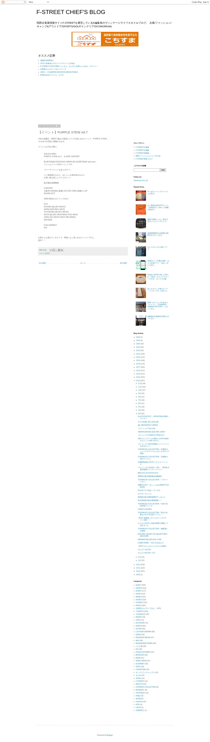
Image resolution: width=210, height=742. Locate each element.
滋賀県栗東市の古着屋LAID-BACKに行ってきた (158, 234)
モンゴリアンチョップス (145, 672)
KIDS (138, 704)
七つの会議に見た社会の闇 (148, 422)
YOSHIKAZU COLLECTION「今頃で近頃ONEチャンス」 (153, 505)
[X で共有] (56, 250)
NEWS (138, 635)
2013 (138, 381)
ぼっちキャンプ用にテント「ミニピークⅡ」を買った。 (158, 290)
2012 (138, 565)
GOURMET (140, 664)
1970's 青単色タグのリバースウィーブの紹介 (57, 63)
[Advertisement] (83, 101)
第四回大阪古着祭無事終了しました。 (152, 497)
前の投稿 (123, 263)
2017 (138, 367)
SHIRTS (139, 626)
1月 (139, 560)
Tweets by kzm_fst (141, 181)
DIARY (138, 585)
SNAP (138, 667)
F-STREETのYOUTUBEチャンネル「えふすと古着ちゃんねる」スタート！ (69, 66)
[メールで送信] (51, 250)
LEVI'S (138, 707)
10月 (140, 390)
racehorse (140, 702)
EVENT (47, 253)
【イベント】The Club (146, 429)
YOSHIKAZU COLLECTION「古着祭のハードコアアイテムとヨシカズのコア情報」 (153, 451)
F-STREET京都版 (142, 150)
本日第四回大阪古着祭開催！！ (150, 500)
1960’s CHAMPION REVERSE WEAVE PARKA (59, 72)
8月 (139, 397)
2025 (138, 340)
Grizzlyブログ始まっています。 (150, 490)
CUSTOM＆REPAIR (143, 632)
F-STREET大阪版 (142, 147)
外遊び (138, 696)
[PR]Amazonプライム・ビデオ (52, 75)
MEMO (138, 597)
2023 (138, 347)
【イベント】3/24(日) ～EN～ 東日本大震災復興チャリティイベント (153, 469)
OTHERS (139, 602)
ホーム (82, 263)
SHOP (138, 594)
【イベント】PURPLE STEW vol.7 (151, 435)
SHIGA (138, 678)
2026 (138, 337)
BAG (137, 640)
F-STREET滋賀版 (142, 153)
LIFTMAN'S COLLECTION (146, 687)
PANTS (138, 605)
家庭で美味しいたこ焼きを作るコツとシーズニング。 (157, 220)
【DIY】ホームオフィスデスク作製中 (152, 546)
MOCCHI (139, 684)
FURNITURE (141, 669)
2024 (138, 344)
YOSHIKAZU (141, 614)
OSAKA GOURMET (143, 652)
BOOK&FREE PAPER (144, 643)
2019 (138, 360)
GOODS (139, 588)
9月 (139, 393)
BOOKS (139, 617)
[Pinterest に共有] (62, 250)
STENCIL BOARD (145, 509)
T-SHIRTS (139, 611)
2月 (139, 557)
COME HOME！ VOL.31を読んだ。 (151, 543)
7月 (139, 400)
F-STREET (140, 681)
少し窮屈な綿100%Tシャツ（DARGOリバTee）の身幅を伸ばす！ (158, 207)
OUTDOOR (140, 623)
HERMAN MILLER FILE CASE (149, 540)
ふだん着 (139, 646)
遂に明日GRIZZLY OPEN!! (148, 425)
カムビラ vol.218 (144, 550)
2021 (138, 354)
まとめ (138, 675)
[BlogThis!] (53, 250)
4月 (139, 410)
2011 (138, 568)
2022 (138, 350)
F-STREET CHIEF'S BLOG (70, 12)
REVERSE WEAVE (143, 637)
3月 (139, 414)
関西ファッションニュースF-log (148, 156)
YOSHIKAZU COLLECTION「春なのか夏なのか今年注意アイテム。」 (153, 514)
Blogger (110, 735)
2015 (138, 374)
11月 (140, 387)
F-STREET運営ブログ (144, 159)
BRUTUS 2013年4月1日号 (148, 473)
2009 (138, 575)
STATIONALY (141, 693)
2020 (138, 357)
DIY (137, 649)
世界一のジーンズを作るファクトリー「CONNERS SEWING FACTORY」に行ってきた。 (157, 306)
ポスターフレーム (145, 494)
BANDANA (140, 655)
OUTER (139, 629)
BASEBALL (140, 690)
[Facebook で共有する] (59, 250)
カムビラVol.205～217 (146, 553)
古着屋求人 (140, 710)
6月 (139, 403)
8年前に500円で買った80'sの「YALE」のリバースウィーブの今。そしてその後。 (158, 277)
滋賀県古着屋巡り (47, 60)
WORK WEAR (141, 661)
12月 (140, 383)
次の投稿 (42, 263)
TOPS (138, 620)
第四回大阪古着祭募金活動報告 (150, 476)
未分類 (138, 699)
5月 (139, 407)
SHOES (139, 600)
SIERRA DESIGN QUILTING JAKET (151, 432)
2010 (138, 571)
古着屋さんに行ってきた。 (146, 608)
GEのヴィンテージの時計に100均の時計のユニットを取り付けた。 (153, 440)
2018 (138, 364)
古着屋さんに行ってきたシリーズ (53, 69)
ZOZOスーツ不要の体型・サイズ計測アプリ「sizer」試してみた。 (158, 263)
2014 (138, 377)
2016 (138, 371)
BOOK (138, 658)
